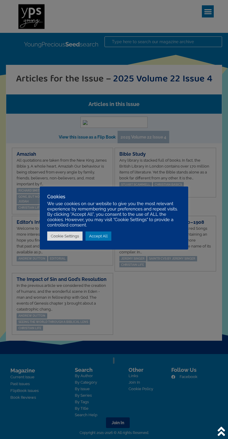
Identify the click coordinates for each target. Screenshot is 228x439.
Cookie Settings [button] (65, 236)
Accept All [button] (98, 236)
